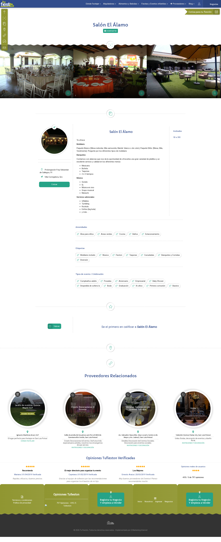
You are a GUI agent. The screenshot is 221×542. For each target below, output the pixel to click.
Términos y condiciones (22, 500)
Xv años (139, 286)
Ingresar (158, 501)
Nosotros (149, 501)
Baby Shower (158, 281)
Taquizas (133, 255)
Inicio (140, 501)
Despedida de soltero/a (90, 286)
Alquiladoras (108, 4)
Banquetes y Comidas (170, 255)
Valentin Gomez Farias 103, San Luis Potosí (193, 435)
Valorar (57, 326)
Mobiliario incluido (87, 255)
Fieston (119, 255)
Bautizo (176, 286)
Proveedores (178, 4)
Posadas (107, 281)
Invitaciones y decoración (83, 447)
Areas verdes (106, 234)
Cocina (122, 234)
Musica (106, 255)
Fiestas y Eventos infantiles (153, 4)
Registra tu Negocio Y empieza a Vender (111, 501)
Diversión (84, 260)
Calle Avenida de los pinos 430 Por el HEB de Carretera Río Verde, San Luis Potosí (82, 436)
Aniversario (123, 281)
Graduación (123, 286)
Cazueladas (149, 255)
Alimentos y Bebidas (128, 4)
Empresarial (140, 281)
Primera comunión (157, 286)
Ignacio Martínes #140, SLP (27, 435)
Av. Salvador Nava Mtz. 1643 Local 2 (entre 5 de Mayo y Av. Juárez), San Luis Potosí (138, 436)
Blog (191, 4)
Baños (135, 234)
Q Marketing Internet (139, 530)
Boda (109, 286)
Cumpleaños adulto (88, 281)
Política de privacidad (22, 503)
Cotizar (54, 184)
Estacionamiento (152, 234)
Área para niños (87, 234)
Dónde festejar (92, 4)
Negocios (169, 501)
